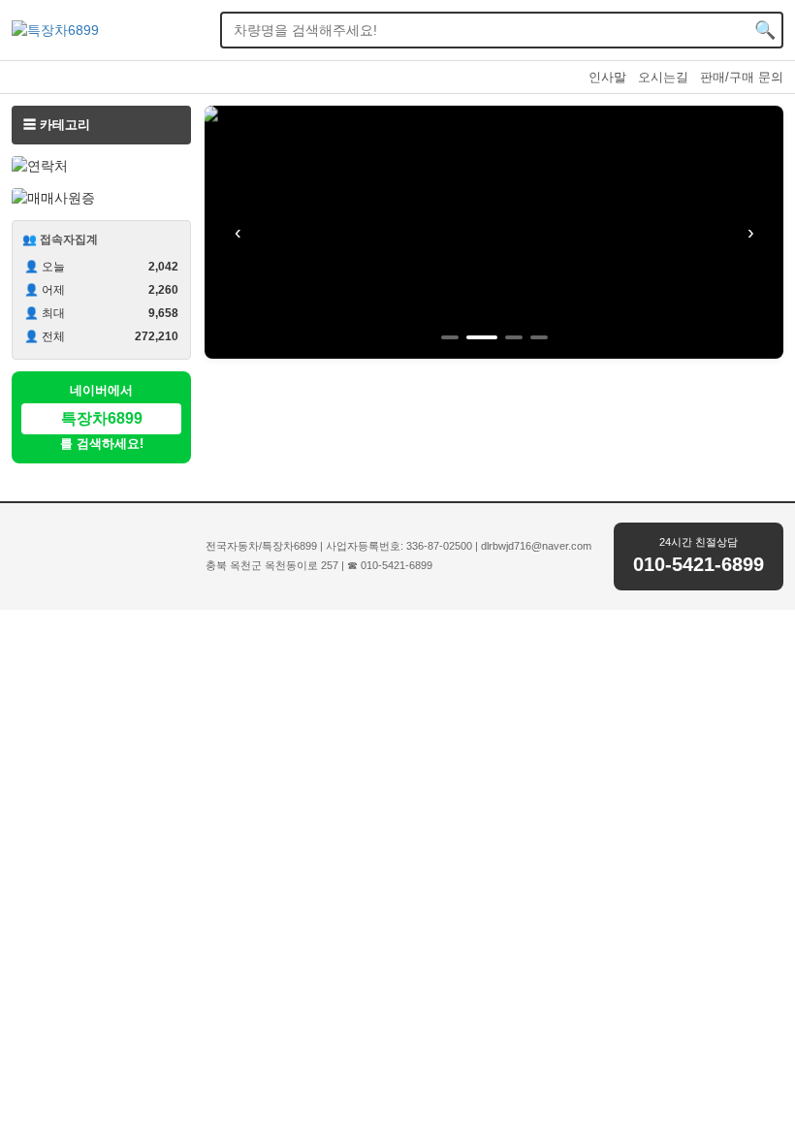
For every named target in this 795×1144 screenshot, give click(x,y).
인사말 (607, 77)
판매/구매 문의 (741, 77)
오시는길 (663, 77)
